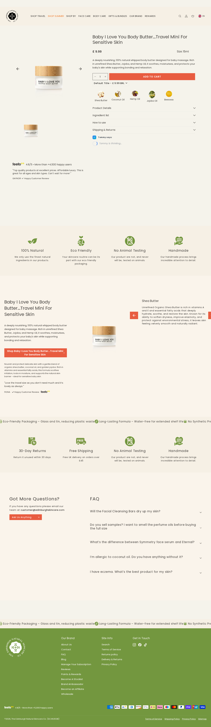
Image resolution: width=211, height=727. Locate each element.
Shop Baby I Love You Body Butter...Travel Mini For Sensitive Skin (35, 352)
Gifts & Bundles (117, 16)
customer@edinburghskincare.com (43, 510)
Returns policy (110, 654)
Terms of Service (111, 649)
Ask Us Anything (22, 517)
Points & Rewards (71, 674)
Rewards (150, 16)
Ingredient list (101, 115)
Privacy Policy (109, 664)
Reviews (65, 669)
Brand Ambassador (72, 684)
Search (106, 644)
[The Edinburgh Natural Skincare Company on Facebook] (139, 644)
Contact (66, 649)
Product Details (102, 108)
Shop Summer (56, 16)
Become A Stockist (72, 679)
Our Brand (135, 16)
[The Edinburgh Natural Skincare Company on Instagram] (134, 644)
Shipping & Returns (104, 130)
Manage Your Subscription (76, 664)
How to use (99, 122)
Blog (63, 659)
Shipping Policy (172, 718)
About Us (66, 644)
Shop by (71, 16)
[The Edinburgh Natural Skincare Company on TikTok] (145, 644)
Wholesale (67, 694)
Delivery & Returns (112, 659)
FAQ (63, 654)
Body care (99, 16)
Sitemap (202, 718)
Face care (84, 16)
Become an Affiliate (72, 689)
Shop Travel (38, 16)
